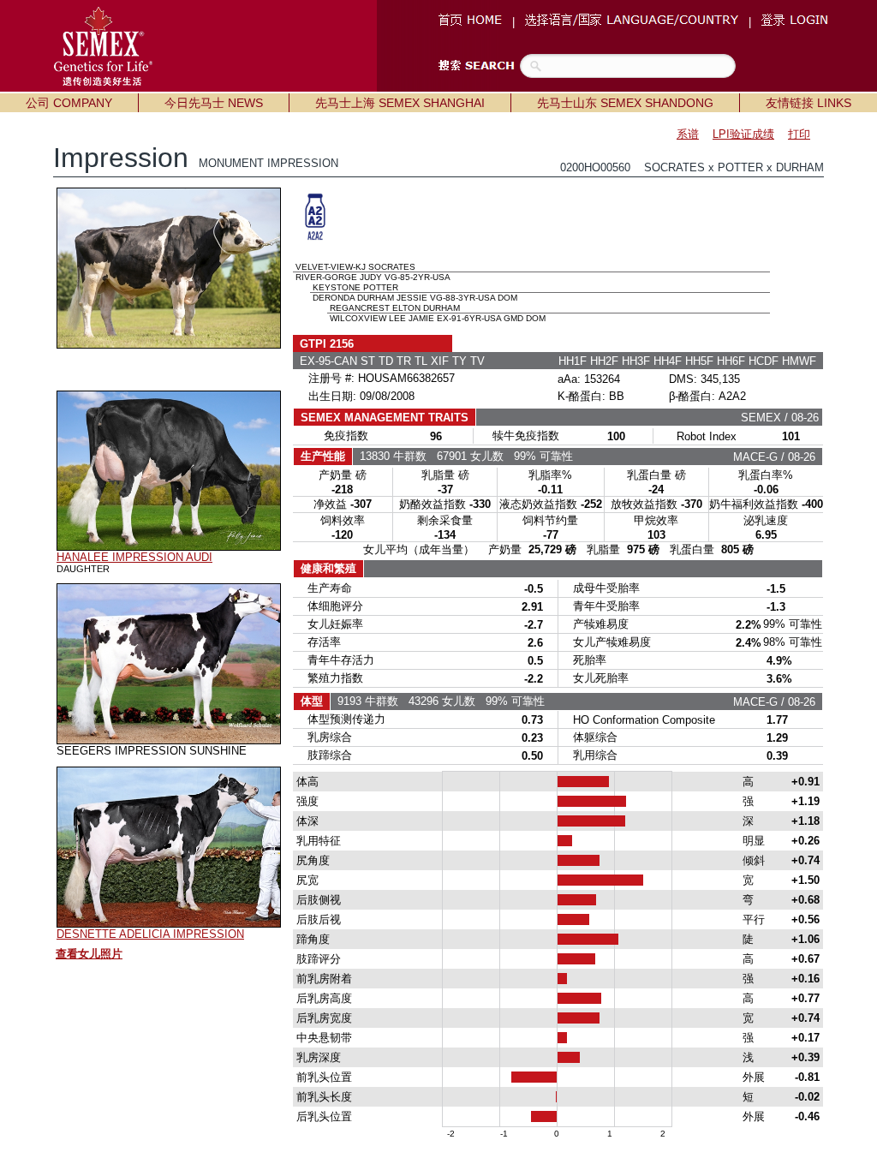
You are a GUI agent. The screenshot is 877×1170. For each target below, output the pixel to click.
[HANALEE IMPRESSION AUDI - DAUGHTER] (168, 546)
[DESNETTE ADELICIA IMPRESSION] (168, 923)
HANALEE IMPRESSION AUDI (134, 557)
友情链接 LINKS (808, 103)
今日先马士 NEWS (213, 103)
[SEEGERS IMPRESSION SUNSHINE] (168, 740)
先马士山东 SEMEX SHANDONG (625, 103)
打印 (799, 134)
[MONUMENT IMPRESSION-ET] (168, 344)
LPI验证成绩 (743, 134)
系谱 (688, 134)
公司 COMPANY (69, 103)
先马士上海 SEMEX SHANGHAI (400, 103)
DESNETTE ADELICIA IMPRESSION (150, 934)
